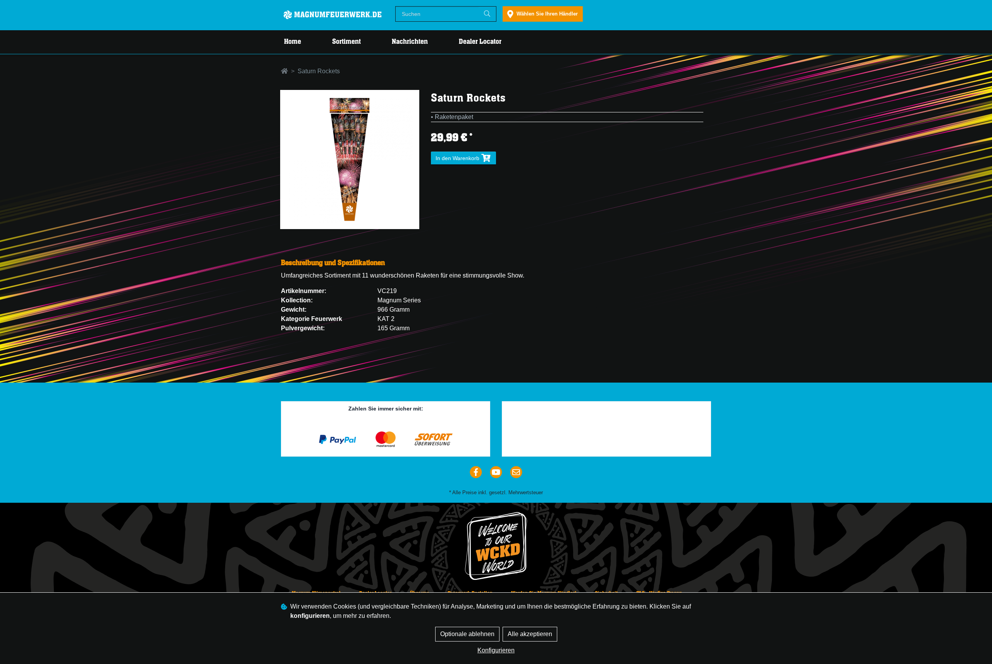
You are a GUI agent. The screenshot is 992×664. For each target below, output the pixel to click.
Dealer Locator (480, 42)
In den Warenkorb (458, 158)
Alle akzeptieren (530, 634)
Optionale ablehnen (467, 634)
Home (292, 42)
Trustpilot (609, 410)
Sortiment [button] (346, 42)
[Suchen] (487, 14)
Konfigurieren (496, 650)
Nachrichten (410, 42)
